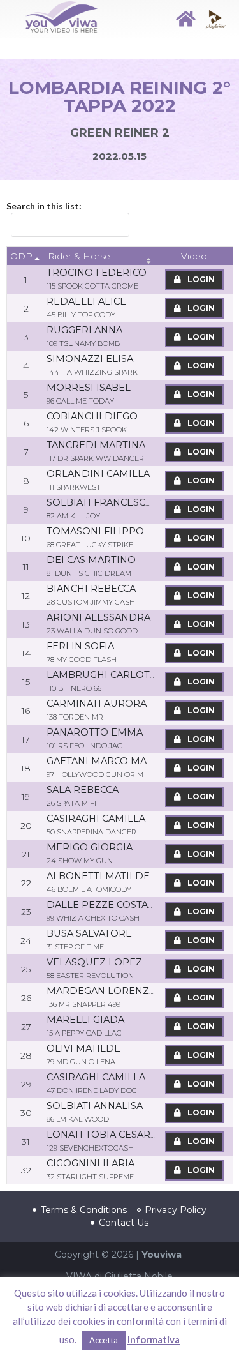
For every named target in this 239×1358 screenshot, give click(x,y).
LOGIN (200, 279)
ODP (21, 256)
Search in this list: (44, 205)
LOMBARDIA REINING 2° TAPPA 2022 (119, 96)
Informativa (153, 1339)
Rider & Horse (79, 256)
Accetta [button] (103, 1340)
